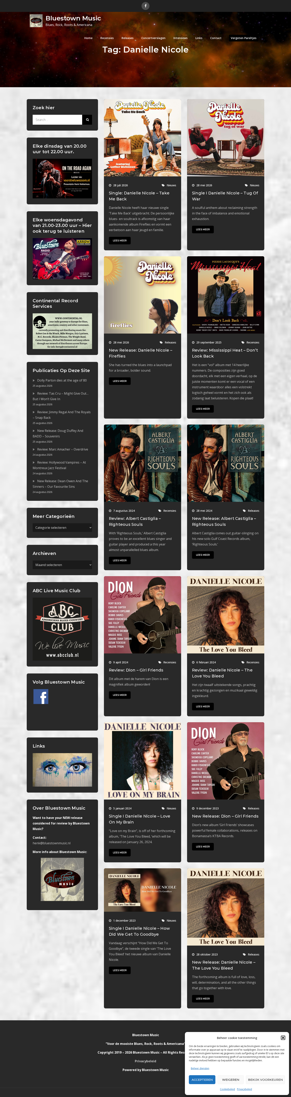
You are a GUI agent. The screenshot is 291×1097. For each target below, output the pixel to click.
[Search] (87, 120)
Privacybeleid (244, 1089)
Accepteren (202, 1080)
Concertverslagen (153, 38)
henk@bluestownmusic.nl (51, 843)
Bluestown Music (73, 18)
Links (198, 38)
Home (88, 38)
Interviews (180, 38)
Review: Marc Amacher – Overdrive (62, 449)
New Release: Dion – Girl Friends (225, 816)
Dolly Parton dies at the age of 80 (62, 380)
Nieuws (171, 185)
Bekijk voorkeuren (265, 1080)
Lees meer (120, 240)
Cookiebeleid (227, 1089)
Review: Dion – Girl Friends (136, 670)
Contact (216, 38)
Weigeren (230, 1080)
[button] (283, 1038)
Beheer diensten (200, 1068)
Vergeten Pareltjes (243, 38)
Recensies (107, 38)
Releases (127, 38)
